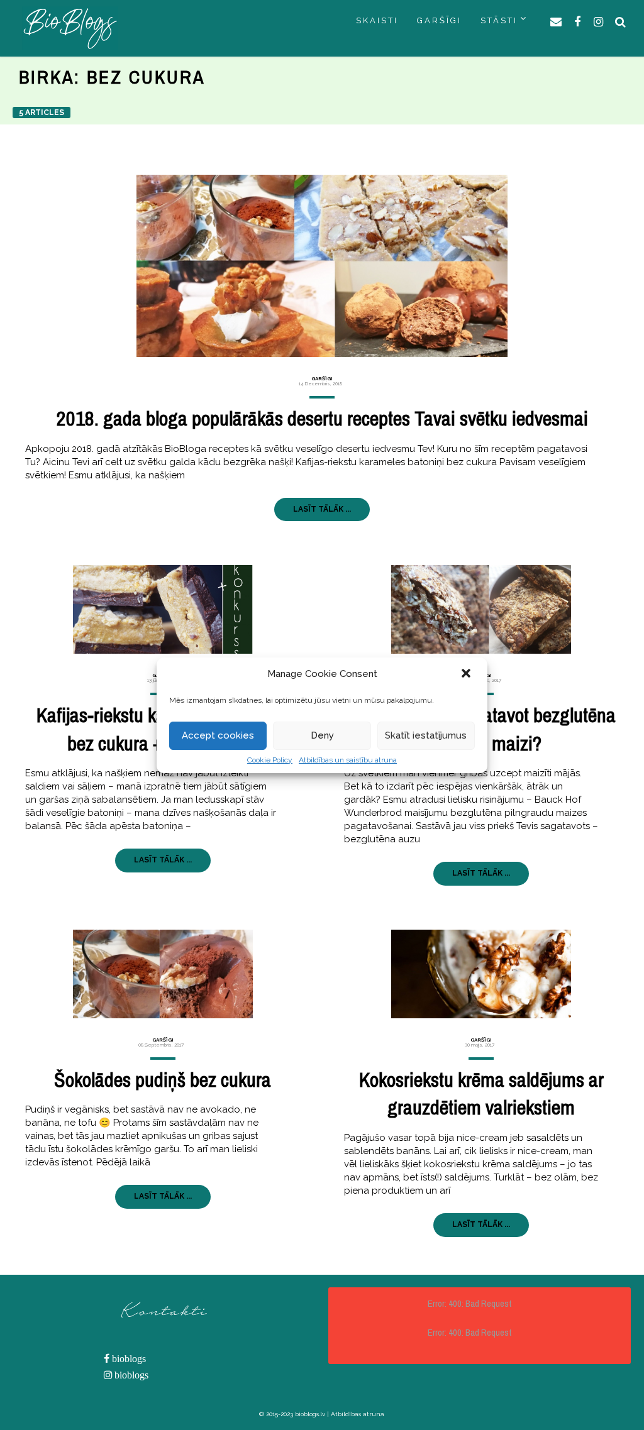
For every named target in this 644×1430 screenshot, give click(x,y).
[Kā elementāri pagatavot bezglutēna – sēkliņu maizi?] (481, 609)
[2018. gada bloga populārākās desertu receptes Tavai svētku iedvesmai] (322, 266)
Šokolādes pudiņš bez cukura (162, 1079)
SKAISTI (377, 20)
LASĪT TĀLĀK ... (322, 509)
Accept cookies (218, 735)
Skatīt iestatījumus (426, 735)
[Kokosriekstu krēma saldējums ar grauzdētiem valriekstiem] (481, 974)
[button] (467, 674)
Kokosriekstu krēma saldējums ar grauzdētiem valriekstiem (481, 1093)
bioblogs (127, 1358)
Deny (322, 735)
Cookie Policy (269, 760)
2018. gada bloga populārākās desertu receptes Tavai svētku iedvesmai (322, 418)
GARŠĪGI (439, 20)
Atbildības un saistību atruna (348, 760)
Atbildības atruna (357, 1414)
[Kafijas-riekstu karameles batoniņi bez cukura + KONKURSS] (163, 609)
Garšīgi (322, 378)
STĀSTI (499, 20)
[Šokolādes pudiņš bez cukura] (163, 974)
